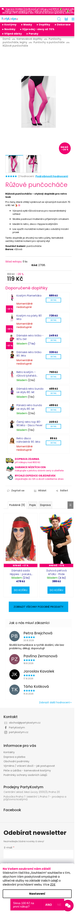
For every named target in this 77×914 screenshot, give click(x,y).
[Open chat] (68, 905)
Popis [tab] (32, 505)
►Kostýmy (9, 24)
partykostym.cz (18, 732)
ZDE (53, 884)
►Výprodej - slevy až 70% (37, 29)
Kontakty (9, 752)
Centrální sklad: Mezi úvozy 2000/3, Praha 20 (32, 792)
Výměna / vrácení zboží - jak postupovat (29, 766)
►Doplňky (43, 24)
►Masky (26, 24)
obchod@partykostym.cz (24, 722)
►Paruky (32, 33)
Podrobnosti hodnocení (51, 176)
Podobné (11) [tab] (17, 505)
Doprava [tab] (45, 505)
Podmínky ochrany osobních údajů (25, 775)
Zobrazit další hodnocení (54, 702)
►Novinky (8, 29)
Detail (53, 300)
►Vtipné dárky (12, 33)
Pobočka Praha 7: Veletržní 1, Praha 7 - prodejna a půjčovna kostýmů (35, 798)
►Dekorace (62, 24)
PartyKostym (17, 727)
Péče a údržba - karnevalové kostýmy (27, 770)
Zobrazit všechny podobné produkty (38, 607)
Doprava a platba (14, 757)
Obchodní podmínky (16, 761)
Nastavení (37, 894)
